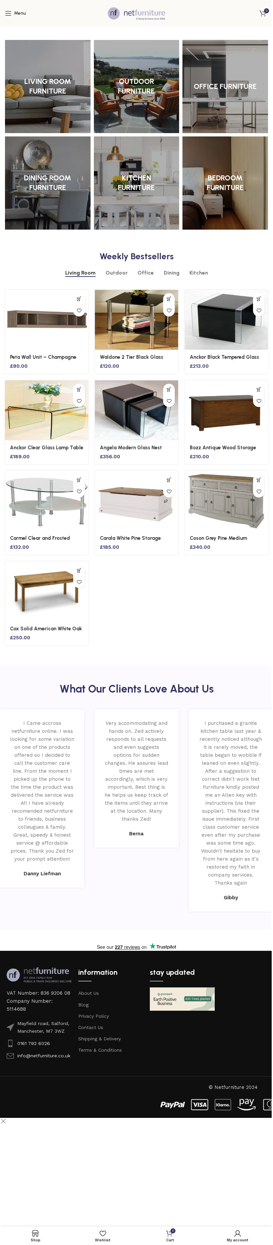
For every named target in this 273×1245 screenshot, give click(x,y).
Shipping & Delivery (99, 1038)
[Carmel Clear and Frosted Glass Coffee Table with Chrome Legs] (46, 501)
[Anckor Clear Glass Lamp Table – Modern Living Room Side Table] (46, 410)
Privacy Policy (93, 1016)
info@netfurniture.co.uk (43, 1055)
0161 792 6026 (33, 1043)
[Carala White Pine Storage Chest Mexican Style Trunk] (136, 501)
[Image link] (39, 974)
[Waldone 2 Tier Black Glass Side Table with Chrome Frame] (136, 320)
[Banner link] (48, 86)
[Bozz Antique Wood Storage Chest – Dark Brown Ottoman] (226, 410)
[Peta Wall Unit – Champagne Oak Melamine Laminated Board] (46, 320)
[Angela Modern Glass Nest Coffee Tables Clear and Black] (136, 410)
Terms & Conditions (100, 1050)
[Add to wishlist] (79, 310)
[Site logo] (136, 13)
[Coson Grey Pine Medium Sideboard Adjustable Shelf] (226, 501)
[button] (79, 299)
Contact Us (90, 1027)
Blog (83, 1004)
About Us (88, 993)
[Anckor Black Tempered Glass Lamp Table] (226, 320)
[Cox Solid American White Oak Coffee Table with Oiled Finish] (46, 591)
